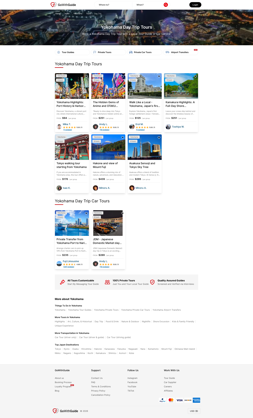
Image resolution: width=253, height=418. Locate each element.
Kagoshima (79, 353)
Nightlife (146, 321)
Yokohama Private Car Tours (135, 310)
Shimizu (112, 353)
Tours (88, 13)
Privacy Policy (98, 390)
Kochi (90, 353)
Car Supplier (170, 382)
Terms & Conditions (101, 386)
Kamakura (101, 353)
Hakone (98, 349)
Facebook (132, 382)
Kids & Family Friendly (183, 321)
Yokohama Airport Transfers (167, 310)
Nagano (67, 353)
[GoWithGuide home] (63, 4)
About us (59, 378)
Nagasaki (133, 349)
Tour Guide (169, 378)
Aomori (122, 353)
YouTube (132, 386)
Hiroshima (86, 349)
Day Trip (99, 321)
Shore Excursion (161, 321)
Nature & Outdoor (130, 321)
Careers (168, 386)
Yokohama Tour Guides (79, 310)
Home (57, 13)
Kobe (131, 353)
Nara (142, 349)
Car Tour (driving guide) (119, 337)
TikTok (131, 390)
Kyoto (67, 349)
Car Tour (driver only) (65, 337)
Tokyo (58, 349)
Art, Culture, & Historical (80, 321)
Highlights (60, 321)
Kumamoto (153, 349)
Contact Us (97, 378)
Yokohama (77, 13)
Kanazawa (109, 349)
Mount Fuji (166, 349)
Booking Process (63, 382)
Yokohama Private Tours (106, 310)
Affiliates (168, 390)
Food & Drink (112, 321)
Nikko (58, 353)
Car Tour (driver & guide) (91, 337)
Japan (67, 13)
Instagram (132, 378)
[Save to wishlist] (86, 76)
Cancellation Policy (100, 395)
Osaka (75, 349)
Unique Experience (64, 325)
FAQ (93, 382)
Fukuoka (121, 349)
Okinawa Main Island (184, 349)
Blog (57, 390)
